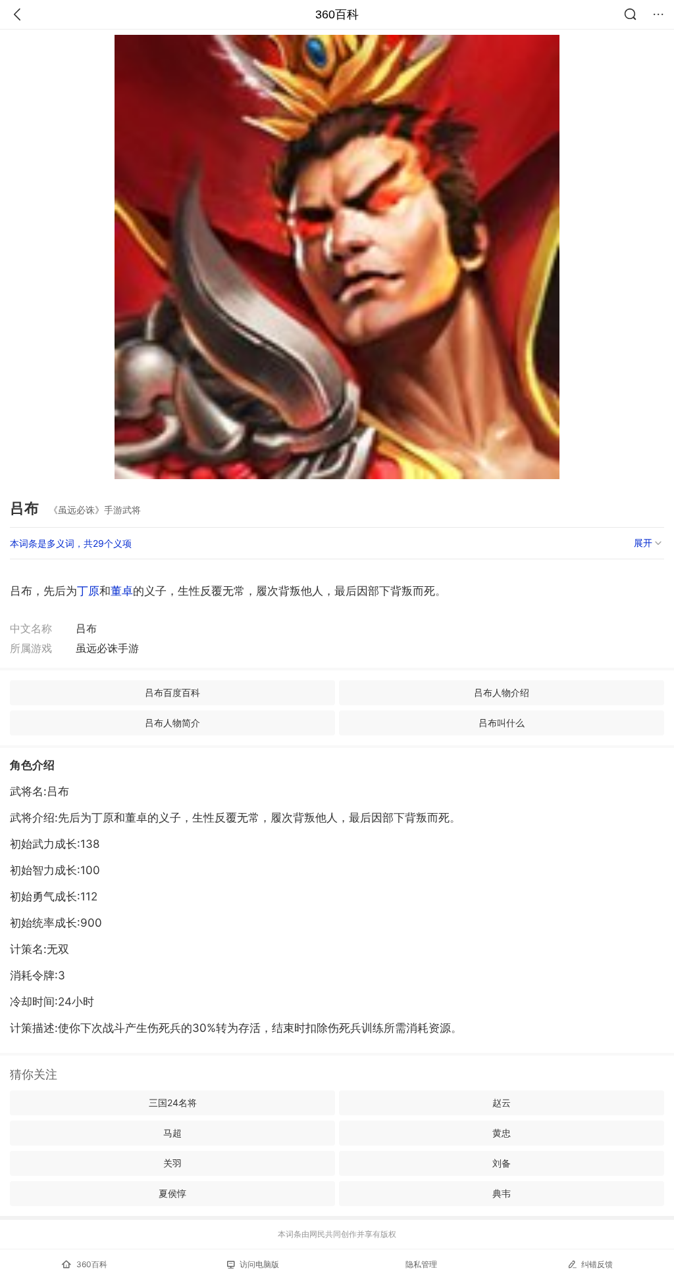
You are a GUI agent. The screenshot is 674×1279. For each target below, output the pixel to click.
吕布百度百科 (172, 692)
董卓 (122, 590)
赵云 (501, 1102)
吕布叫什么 (502, 722)
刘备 (501, 1163)
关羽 (172, 1163)
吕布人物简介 (172, 722)
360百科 (337, 14)
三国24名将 (173, 1102)
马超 (172, 1132)
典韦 (501, 1193)
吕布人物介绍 (501, 692)
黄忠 (501, 1132)
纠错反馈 (597, 1264)
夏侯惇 (172, 1193)
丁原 (88, 590)
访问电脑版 (259, 1264)
